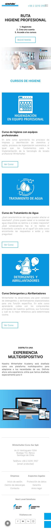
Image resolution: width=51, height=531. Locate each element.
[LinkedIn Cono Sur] (28, 521)
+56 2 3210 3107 (36, 5)
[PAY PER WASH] (18, 507)
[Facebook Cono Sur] (18, 521)
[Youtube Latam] (23, 521)
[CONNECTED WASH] (34, 507)
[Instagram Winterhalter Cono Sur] (33, 521)
